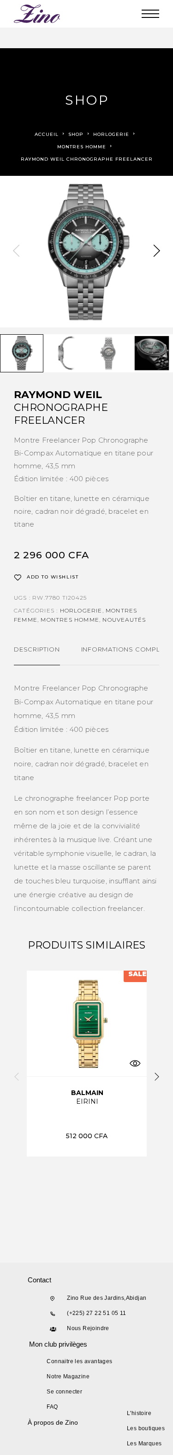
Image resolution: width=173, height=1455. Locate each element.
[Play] (21, 353)
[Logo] (37, 14)
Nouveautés (124, 619)
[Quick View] (135, 1064)
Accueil (47, 134)
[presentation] (16, 252)
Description (37, 649)
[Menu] (150, 14)
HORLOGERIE (111, 134)
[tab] (37, 655)
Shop (76, 134)
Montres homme (81, 147)
